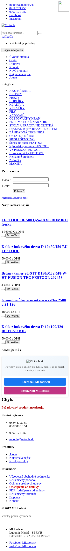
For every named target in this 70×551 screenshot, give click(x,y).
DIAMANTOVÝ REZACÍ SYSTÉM (33, 129)
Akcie (13, 77)
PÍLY (12, 111)
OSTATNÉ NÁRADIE (23, 135)
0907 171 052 (17, 11)
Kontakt (14, 67)
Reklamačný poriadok (22, 480)
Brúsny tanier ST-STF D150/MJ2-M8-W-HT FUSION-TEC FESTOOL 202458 (34, 275)
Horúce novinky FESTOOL (26, 153)
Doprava (14, 63)
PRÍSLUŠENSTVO (22, 139)
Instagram (15, 18)
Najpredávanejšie (20, 74)
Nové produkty (18, 70)
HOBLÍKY (16, 101)
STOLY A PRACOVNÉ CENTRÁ (31, 125)
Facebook (15, 15)
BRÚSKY (15, 94)
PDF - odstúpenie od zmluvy (27, 490)
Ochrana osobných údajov (25, 483)
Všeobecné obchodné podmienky (29, 476)
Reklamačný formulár (22, 493)
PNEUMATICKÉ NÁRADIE (28, 122)
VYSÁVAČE (17, 115)
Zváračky (15, 160)
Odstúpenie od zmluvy (24, 487)
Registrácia (7, 197)
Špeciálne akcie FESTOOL (26, 142)
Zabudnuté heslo (20, 197)
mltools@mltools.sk (21, 4)
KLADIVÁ (16, 104)
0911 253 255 (17, 8)
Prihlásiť (19, 191)
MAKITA (15, 163)
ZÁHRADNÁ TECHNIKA (27, 132)
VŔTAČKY (17, 108)
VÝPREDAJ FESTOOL (24, 149)
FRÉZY (14, 97)
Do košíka (12, 235)
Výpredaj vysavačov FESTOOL (29, 146)
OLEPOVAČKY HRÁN (24, 118)
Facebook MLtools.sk (36, 381)
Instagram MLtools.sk (35, 390)
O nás (13, 60)
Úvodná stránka (19, 56)
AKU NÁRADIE (20, 90)
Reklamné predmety (21, 156)
